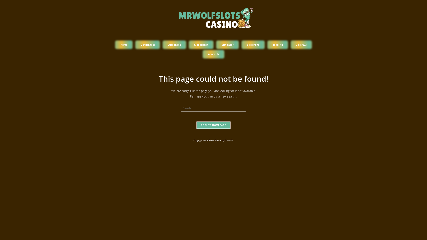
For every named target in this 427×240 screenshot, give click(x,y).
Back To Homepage (213, 125)
